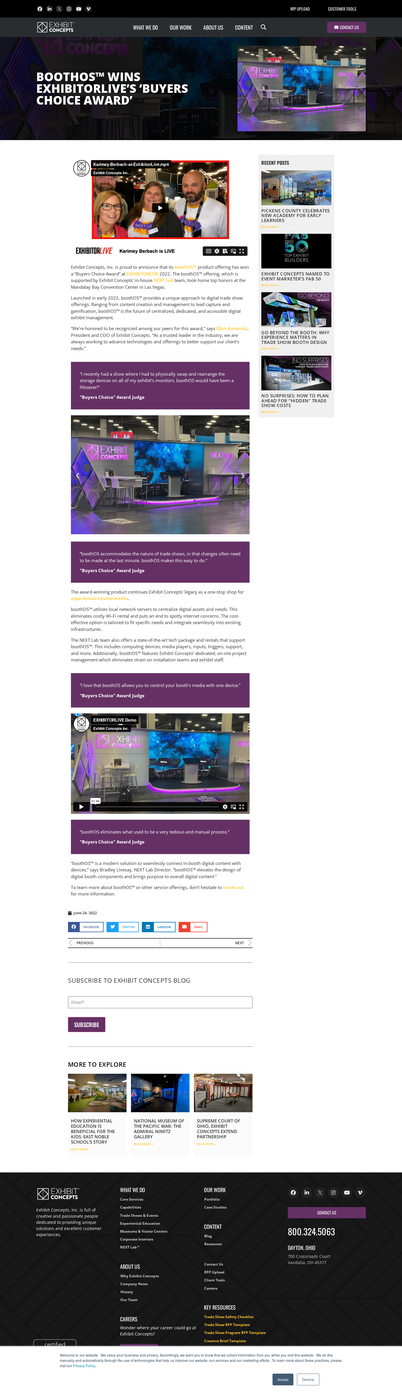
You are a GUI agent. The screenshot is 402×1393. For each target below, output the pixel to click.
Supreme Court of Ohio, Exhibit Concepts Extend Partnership (218, 1129)
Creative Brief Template (225, 1340)
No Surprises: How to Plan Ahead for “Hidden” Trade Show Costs (295, 400)
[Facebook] (39, 8)
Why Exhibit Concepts (139, 1275)
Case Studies (215, 1207)
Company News (134, 1283)
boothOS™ (186, 267)
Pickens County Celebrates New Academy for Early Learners (295, 215)
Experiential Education (140, 1223)
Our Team (129, 1299)
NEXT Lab (163, 280)
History (126, 1291)
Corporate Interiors (136, 1239)
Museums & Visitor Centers (143, 1231)
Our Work (181, 27)
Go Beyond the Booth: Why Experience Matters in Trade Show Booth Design (295, 337)
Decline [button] (308, 1379)
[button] (263, 27)
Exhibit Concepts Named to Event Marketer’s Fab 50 (295, 276)
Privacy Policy (84, 1365)
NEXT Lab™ (129, 1247)
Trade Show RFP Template (227, 1324)
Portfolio (212, 1199)
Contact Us (213, 1264)
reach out (233, 887)
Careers (210, 1288)
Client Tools (214, 1280)
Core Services (131, 1199)
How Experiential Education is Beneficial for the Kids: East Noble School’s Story (93, 1131)
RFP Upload (300, 9)
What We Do (145, 27)
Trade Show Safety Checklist (229, 1316)
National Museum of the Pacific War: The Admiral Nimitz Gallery (159, 1129)
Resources (213, 1243)
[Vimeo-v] (88, 8)
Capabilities (130, 1207)
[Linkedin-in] (49, 8)
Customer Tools (342, 9)
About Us (213, 27)
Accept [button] (283, 1379)
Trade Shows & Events (139, 1215)
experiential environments (99, 598)
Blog (208, 1236)
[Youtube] (78, 8)
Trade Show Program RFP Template (235, 1332)
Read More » (81, 1149)
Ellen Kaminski (231, 328)
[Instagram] (68, 8)
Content (244, 27)
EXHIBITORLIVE (142, 274)
